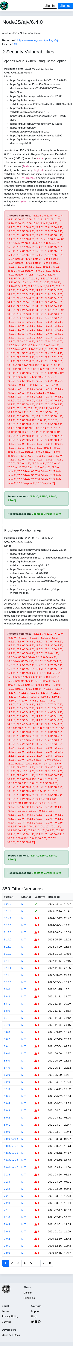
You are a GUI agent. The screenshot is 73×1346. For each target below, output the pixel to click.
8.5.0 (7, 1060)
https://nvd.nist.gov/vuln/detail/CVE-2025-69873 (38, 80)
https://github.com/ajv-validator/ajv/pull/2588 (36, 123)
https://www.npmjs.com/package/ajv (38, 40)
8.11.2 (7, 960)
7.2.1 (7, 1195)
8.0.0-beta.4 (11, 1138)
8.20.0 (7, 903)
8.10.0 (7, 982)
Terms (5, 1311)
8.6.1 (7, 1046)
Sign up (65, 5)
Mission (27, 1292)
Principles (29, 1297)
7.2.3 (7, 1181)
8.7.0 (7, 1024)
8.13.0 (7, 946)
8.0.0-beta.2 (11, 1153)
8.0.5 (7, 1096)
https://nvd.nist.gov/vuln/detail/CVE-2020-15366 (38, 549)
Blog (33, 1316)
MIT (16, 44)
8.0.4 (7, 1103)
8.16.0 (7, 925)
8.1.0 (7, 1089)
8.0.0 (7, 1131)
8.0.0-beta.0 (11, 1167)
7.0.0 (7, 1252)
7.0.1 (7, 1245)
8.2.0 (7, 1081)
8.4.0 (7, 1067)
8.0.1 (7, 1124)
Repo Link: (9, 40)
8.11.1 (7, 967)
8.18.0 (7, 911)
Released (54, 896)
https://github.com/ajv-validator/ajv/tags (33, 577)
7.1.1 (7, 1210)
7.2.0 (7, 1203)
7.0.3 (7, 1231)
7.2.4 (7, 1174)
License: (7, 44)
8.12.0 (7, 953)
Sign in (50, 5)
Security (39, 896)
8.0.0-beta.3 (11, 1146)
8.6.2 (7, 1039)
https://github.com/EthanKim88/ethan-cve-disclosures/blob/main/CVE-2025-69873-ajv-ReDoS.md (36, 88)
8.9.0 (7, 989)
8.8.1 (7, 1003)
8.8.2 (7, 996)
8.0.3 (7, 1110)
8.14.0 (7, 939)
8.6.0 (7, 1053)
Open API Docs (11, 1334)
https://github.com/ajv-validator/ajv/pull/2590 (36, 135)
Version (8, 896)
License (26, 896)
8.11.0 (7, 975)
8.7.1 (7, 1017)
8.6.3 (7, 1032)
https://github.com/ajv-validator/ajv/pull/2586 (36, 96)
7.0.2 (7, 1238)
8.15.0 (7, 932)
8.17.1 (7, 918)
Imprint (35, 1311)
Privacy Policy (10, 1316)
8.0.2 (7, 1117)
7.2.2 (7, 1188)
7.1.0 (7, 1217)
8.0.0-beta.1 (11, 1160)
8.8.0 (7, 1010)
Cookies (6, 1321)
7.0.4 (7, 1224)
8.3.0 (7, 1074)
